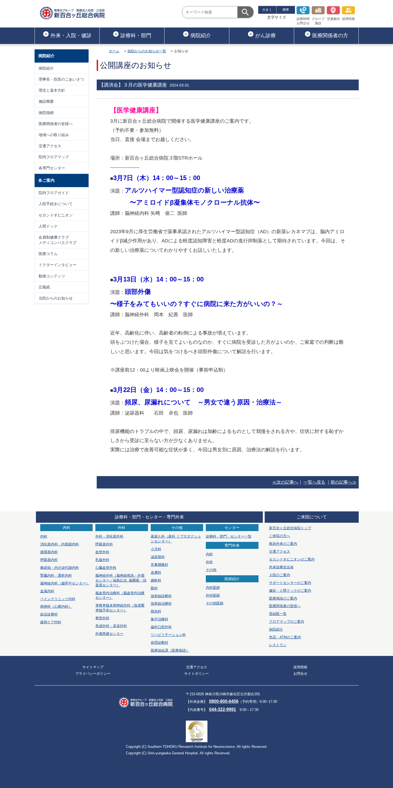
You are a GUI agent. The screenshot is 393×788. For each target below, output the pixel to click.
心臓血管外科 (105, 568)
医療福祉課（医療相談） (170, 650)
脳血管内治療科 (120, 595)
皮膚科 (156, 572)
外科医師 (213, 595)
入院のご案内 (279, 575)
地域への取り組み (54, 135)
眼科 (154, 588)
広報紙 (44, 287)
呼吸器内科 (49, 560)
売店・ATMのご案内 (285, 637)
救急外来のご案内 (283, 544)
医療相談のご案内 (283, 598)
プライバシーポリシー (92, 674)
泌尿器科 (158, 557)
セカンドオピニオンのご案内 (292, 559)
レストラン (278, 645)
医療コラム (48, 254)
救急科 (156, 611)
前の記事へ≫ (344, 482)
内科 (43, 536)
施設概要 (46, 101)
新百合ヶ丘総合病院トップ (290, 528)
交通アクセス (50, 146)
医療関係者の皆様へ (56, 124)
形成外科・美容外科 (111, 626)
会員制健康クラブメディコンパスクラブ (57, 240)
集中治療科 (159, 619)
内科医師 (213, 588)
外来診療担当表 (281, 567)
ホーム (114, 51)
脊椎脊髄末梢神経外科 (120, 607)
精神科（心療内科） (56, 606)
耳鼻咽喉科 (159, 565)
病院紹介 (200, 35)
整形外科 (102, 618)
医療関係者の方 (330, 35)
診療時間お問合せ (303, 21)
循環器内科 (49, 552)
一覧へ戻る (314, 482)
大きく (267, 9)
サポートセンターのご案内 (290, 583)
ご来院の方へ (279, 536)
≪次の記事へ (285, 482)
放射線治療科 (161, 603)
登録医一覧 (278, 614)
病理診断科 (159, 643)
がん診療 (265, 35)
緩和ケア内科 (50, 622)
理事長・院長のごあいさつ (61, 79)
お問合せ (300, 674)
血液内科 (47, 591)
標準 (286, 9)
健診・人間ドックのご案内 (290, 591)
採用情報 (348, 18)
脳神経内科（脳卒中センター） (64, 583)
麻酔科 (156, 580)
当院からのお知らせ (56, 298)
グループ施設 (318, 21)
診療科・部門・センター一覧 (228, 536)
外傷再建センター (109, 634)
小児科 (156, 549)
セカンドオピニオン (56, 215)
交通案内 (333, 18)
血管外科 (102, 552)
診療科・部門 (135, 35)
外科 (209, 562)
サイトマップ (92, 667)
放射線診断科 (161, 596)
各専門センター (52, 168)
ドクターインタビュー (57, 265)
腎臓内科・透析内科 (56, 575)
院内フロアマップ (54, 157)
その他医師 (214, 603)
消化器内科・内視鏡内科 (59, 544)
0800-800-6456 (224, 701)
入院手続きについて (56, 204)
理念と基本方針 (52, 90)
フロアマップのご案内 (286, 622)
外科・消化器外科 (109, 536)
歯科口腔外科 (161, 627)
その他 (211, 570)
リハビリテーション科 (168, 635)
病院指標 (46, 113)
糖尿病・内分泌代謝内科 (59, 568)
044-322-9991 (222, 709)
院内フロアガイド (54, 193)
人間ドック (48, 226)
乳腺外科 (102, 560)
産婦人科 (176, 538)
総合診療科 (49, 614)
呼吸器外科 (104, 544)
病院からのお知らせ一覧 (146, 51)
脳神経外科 (120, 580)
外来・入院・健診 (71, 35)
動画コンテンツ (52, 276)
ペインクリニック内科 (57, 599)
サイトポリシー (196, 674)
